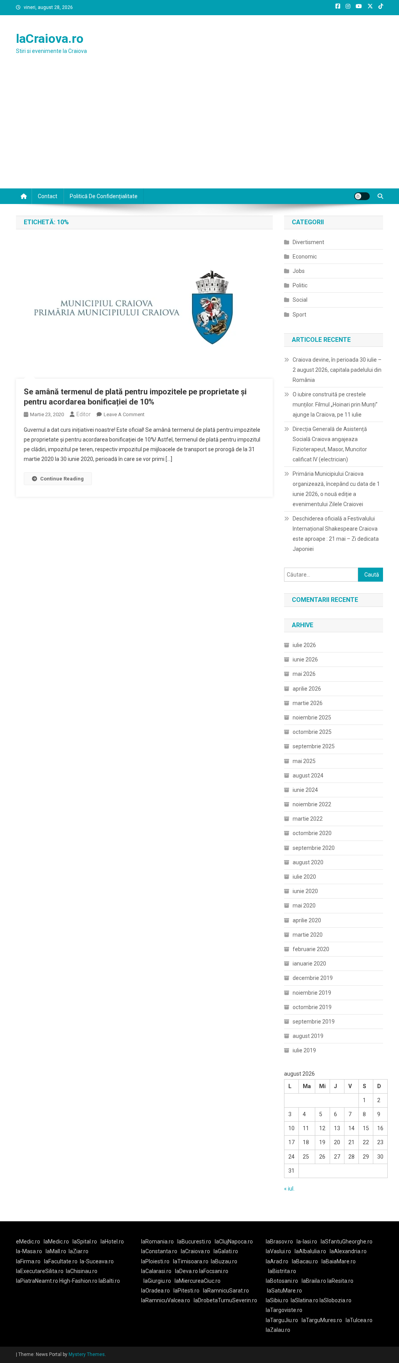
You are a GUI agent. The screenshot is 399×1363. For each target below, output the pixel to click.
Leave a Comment (124, 414)
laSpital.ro (84, 1241)
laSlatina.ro (304, 1300)
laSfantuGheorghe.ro (347, 1241)
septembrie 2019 (314, 1021)
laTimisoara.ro (190, 1261)
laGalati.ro (226, 1251)
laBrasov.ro (279, 1241)
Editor (83, 414)
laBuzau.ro (224, 1261)
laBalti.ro (109, 1281)
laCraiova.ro (49, 38)
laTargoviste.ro (284, 1310)
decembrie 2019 (313, 978)
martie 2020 (308, 935)
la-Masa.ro (29, 1251)
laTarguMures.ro (322, 1320)
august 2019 (308, 1036)
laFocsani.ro (213, 1271)
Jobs (299, 271)
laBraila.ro (314, 1281)
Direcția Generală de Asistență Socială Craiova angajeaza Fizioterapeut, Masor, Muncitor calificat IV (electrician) (330, 444)
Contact (47, 196)
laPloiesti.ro (155, 1261)
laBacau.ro (305, 1261)
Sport (299, 314)
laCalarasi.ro (156, 1271)
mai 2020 (304, 905)
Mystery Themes (87, 1354)
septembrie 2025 (314, 746)
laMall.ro (56, 1251)
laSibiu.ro (277, 1300)
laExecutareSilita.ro (40, 1271)
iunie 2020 (305, 891)
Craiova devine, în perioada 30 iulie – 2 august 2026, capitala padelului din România (337, 370)
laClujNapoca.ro (234, 1241)
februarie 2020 (311, 949)
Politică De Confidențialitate (104, 196)
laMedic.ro (57, 1241)
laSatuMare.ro (284, 1290)
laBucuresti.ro (194, 1241)
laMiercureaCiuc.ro (198, 1281)
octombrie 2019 (312, 1007)
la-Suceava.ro (97, 1261)
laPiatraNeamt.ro (37, 1281)
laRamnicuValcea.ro (165, 1300)
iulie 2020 (304, 877)
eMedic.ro (28, 1241)
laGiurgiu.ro (159, 1281)
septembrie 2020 (314, 848)
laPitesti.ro (186, 1290)
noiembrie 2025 (312, 717)
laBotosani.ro (282, 1281)
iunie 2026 (305, 659)
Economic (305, 256)
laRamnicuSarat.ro (226, 1290)
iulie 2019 (304, 1050)
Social (300, 300)
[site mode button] (362, 196)
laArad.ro (277, 1261)
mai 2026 (304, 674)
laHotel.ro (112, 1241)
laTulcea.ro (359, 1320)
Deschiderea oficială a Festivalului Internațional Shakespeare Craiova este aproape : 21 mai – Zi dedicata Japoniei (336, 533)
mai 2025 (304, 761)
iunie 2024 (305, 790)
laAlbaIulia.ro (310, 1251)
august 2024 (308, 775)
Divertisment (308, 242)
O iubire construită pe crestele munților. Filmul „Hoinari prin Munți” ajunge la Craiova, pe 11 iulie (335, 404)
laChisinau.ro (81, 1271)
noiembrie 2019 (312, 993)
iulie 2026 (304, 645)
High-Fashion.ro (78, 1281)
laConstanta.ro (159, 1251)
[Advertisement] (199, 130)
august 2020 (308, 862)
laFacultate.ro (61, 1261)
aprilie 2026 (307, 689)
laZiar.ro (78, 1251)
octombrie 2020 (312, 833)
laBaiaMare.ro (338, 1261)
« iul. (289, 1188)
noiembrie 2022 (312, 804)
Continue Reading (62, 479)
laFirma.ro (28, 1261)
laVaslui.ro (280, 1251)
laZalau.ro (278, 1330)
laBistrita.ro (282, 1271)
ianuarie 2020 (309, 963)
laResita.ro (340, 1281)
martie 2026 (308, 703)
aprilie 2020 (307, 920)
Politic (300, 285)
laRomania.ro (157, 1241)
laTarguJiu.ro (284, 1320)
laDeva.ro (186, 1271)
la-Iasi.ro (307, 1241)
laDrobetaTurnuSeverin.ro (225, 1300)
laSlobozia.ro (335, 1300)
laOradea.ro (155, 1290)
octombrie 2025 (312, 732)
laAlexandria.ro (348, 1251)
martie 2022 (308, 819)
